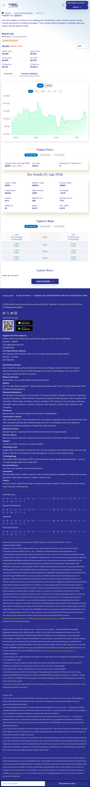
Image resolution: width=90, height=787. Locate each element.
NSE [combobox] (79, 46)
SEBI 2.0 (57, 483)
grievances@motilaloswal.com (14, 618)
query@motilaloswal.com (13, 345)
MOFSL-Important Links (31, 474)
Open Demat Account (76, 3)
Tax (4, 468)
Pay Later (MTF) (72, 371)
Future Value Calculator (22, 401)
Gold (11, 453)
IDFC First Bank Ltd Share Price (16, 423)
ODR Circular (66, 483)
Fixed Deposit (58, 371)
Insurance (32, 374)
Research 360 (8, 413)
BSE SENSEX (15, 386)
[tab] (30, 91)
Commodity (23, 453)
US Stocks (75, 368)
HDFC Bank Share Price (12, 419)
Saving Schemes (35, 468)
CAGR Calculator (28, 398)
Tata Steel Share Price (31, 419)
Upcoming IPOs (9, 368)
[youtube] (11, 314)
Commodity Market (23, 380)
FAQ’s (15, 444)
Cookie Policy (73, 474)
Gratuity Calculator (41, 401)
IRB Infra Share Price (37, 423)
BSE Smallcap (36, 386)
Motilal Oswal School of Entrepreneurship (49, 432)
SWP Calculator (76, 398)
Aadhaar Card (21, 468)
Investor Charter (9, 483)
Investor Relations (49, 474)
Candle (48, 85)
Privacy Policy (78, 483)
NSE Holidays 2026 (10, 459)
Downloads (39, 483)
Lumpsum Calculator (11, 398)
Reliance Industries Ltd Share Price (29, 426)
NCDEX (18, 474)
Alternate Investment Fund (14, 371)
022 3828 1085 (8, 348)
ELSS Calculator (70, 401)
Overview (8, 73)
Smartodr (49, 483)
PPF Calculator (56, 401)
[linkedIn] (15, 314)
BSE (4, 474)
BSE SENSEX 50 (19, 389)
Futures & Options (48, 450)
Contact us (7, 444)
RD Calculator (33, 395)
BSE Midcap (48, 386)
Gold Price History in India (44, 459)
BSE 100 (9, 389)
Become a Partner (10, 438)
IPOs (59, 450)
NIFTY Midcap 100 (74, 386)
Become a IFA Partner (53, 438)
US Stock (78, 450)
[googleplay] (24, 328)
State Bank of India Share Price (54, 419)
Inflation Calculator (35, 404)
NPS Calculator (51, 404)
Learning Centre (25, 432)
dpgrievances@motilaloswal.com (47, 618)
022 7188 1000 (8, 360)
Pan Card (11, 468)
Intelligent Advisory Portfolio (58, 368)
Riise (41, 413)
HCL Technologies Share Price (59, 423)
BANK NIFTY (25, 386)
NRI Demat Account (37, 368)
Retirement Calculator (76, 395)
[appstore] (24, 322)
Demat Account (33, 450)
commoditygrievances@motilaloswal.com (59, 651)
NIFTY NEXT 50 (59, 386)
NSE (8, 474)
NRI (15, 453)
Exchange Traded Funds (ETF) (15, 374)
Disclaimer (62, 474)
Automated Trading (65, 453)
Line (40, 85)
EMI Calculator (62, 398)
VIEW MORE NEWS (43, 281)
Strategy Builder (50, 413)
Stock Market (19, 450)
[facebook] (4, 314)
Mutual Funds (22, 368)
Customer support (36, 444)
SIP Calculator (8, 395)
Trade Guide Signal (23, 413)
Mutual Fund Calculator (45, 398)
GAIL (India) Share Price (77, 419)
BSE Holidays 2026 (26, 459)
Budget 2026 (8, 450)
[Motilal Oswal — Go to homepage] (12, 5)
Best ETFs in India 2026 (28, 462)
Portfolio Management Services (39, 371)
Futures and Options (40, 380)
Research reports (10, 432)
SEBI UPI (76, 7)
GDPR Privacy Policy (25, 483)
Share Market (8, 380)
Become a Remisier (71, 438)
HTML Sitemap (22, 486)
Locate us (23, 444)
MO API (35, 413)
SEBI (12, 474)
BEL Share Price (50, 426)
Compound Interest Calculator (53, 395)
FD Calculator (20, 395)
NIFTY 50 (6, 386)
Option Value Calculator (68, 404)
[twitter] (7, 314)
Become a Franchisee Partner (31, 438)
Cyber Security (9, 486)
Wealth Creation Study (41, 477)
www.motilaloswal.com (18, 773)
